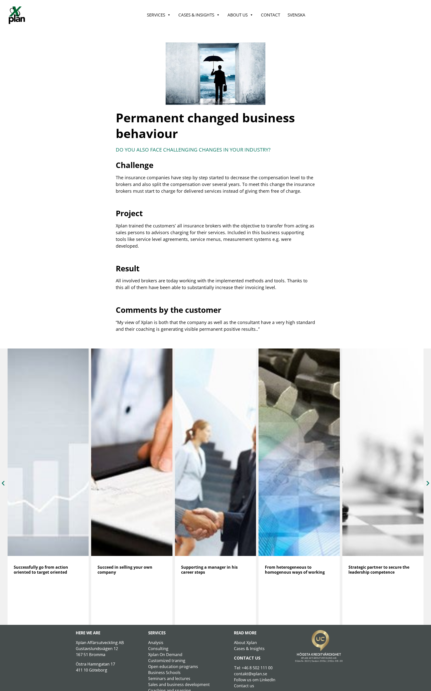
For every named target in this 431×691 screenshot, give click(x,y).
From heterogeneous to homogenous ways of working (295, 569)
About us (237, 15)
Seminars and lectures (169, 678)
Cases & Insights (196, 15)
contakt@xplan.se (250, 674)
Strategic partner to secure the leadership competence (378, 569)
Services (156, 15)
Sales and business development (179, 684)
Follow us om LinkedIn (254, 680)
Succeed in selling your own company (125, 569)
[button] (3, 483)
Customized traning (166, 660)
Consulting (158, 648)
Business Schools (164, 672)
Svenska (296, 15)
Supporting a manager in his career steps (209, 569)
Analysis (155, 642)
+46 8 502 (251, 668)
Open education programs (173, 666)
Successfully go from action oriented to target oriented (41, 569)
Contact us (244, 686)
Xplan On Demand (165, 654)
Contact (270, 15)
